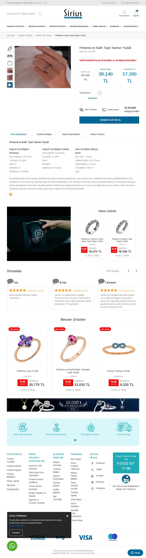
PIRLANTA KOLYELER (36, 26)
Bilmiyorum (92, 98)
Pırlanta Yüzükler (25, 35)
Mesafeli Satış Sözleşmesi (76, 513)
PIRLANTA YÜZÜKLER (15, 26)
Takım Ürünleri (97, 134)
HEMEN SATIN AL (110, 120)
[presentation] (128, 271)
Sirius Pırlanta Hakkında (75, 466)
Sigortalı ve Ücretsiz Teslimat (36, 501)
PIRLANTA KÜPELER (57, 26)
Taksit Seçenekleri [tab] (71, 134)
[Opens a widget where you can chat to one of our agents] (135, 553)
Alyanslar (11, 485)
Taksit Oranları (113, 110)
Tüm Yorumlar (112, 271)
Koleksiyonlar (13, 489)
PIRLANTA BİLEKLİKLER (79, 26)
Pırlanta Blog (76, 520)
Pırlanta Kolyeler (14, 466)
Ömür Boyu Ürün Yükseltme (36, 474)
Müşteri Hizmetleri (132, 3)
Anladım (16, 533)
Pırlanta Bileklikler (11, 475)
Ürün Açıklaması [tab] (18, 134)
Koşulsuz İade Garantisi (35, 467)
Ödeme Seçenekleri (58, 477)
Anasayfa (11, 35)
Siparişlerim (112, 3)
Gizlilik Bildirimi (56, 491)
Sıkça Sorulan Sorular (74, 485)
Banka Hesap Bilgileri (74, 476)
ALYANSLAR (114, 26)
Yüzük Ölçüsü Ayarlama (35, 487)
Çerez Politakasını (16, 526)
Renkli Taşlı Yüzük (44, 35)
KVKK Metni (76, 499)
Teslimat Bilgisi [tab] (44, 134)
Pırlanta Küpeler (14, 470)
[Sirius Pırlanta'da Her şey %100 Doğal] (73, 405)
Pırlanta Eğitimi (74, 494)
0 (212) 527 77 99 (40, 3)
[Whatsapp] (12, 546)
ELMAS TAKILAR (99, 26)
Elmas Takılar (13, 481)
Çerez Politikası (75, 505)
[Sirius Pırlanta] (73, 13)
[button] (18, 67)
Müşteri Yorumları (57, 463)
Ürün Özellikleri (90, 110)
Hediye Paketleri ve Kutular (37, 494)
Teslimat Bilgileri (57, 470)
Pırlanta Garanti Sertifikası (36, 480)
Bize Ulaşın (76, 459)
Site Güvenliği (57, 498)
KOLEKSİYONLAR (130, 26)
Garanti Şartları (56, 484)
